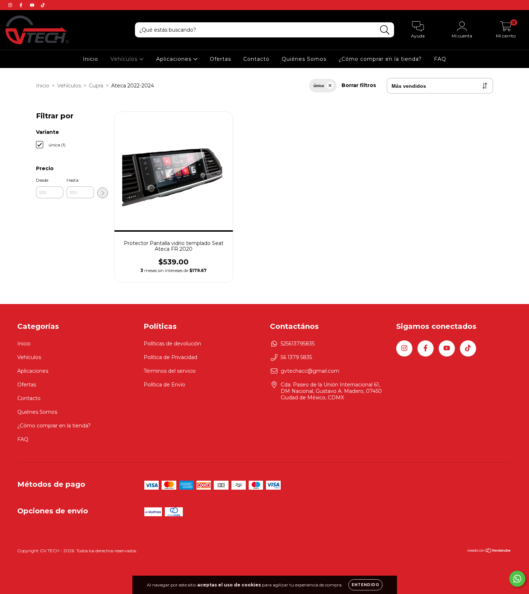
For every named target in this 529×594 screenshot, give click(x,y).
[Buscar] (384, 30)
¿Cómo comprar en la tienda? (380, 59)
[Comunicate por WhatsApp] (517, 579)
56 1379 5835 (296, 357)
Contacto (256, 59)
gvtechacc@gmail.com (310, 371)
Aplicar (102, 192)
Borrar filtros (359, 85)
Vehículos (124, 59)
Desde (42, 180)
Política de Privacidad (170, 357)
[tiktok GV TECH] (43, 5)
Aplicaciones (174, 59)
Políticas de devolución (172, 343)
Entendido (365, 584)
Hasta (72, 180)
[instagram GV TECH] (10, 5)
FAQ (440, 59)
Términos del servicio (170, 371)
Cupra (96, 85)
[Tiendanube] (489, 551)
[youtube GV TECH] (32, 5)
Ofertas (220, 59)
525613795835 (298, 343)
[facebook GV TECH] (21, 5)
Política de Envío (164, 384)
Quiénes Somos (304, 59)
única (318, 85)
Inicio (90, 59)
